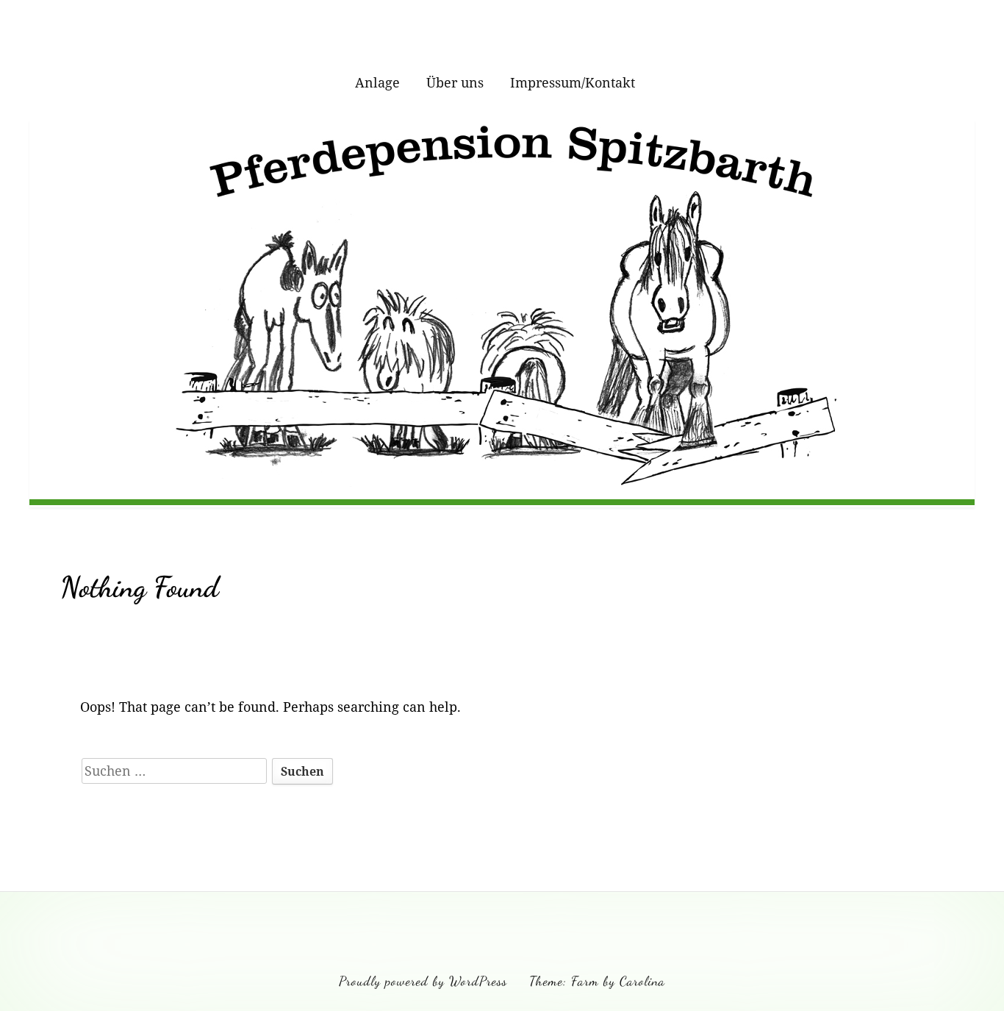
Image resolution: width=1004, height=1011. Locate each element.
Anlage (377, 82)
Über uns (455, 82)
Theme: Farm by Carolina (597, 981)
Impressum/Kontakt (572, 82)
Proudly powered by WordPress (423, 981)
